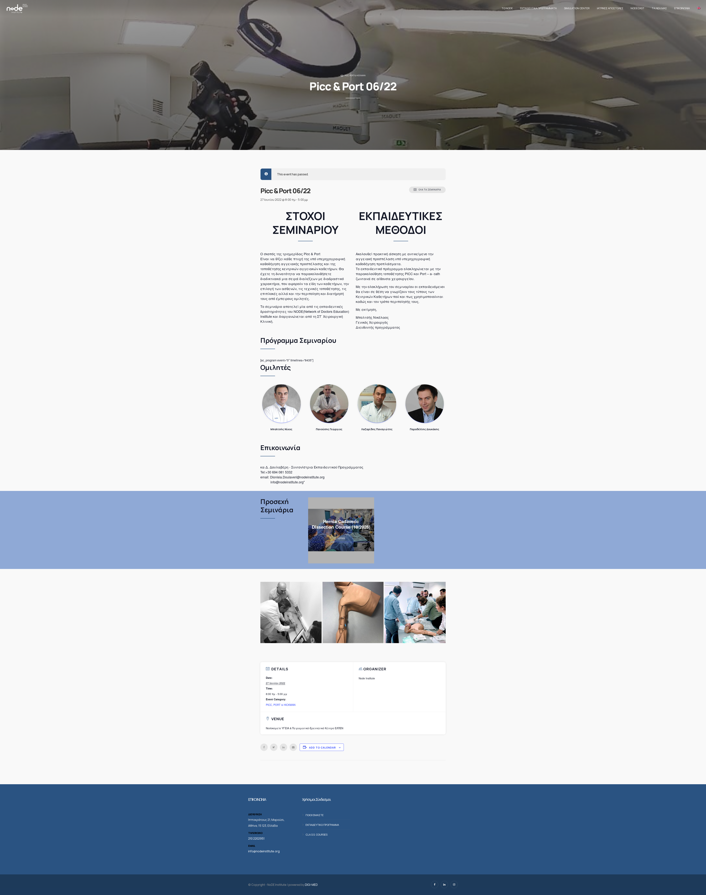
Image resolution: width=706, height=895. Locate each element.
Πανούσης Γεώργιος (329, 403)
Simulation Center (577, 8)
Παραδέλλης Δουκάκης (424, 403)
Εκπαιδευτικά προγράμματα (538, 8)
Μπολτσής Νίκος (281, 403)
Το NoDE (507, 8)
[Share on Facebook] (264, 747)
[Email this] (293, 747)
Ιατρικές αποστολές (610, 8)
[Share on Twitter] (273, 747)
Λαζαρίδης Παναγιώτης (377, 403)
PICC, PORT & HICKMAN (355, 75)
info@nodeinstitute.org (264, 851)
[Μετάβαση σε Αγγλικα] (698, 8)
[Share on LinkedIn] (283, 747)
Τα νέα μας (659, 8)
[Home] (17, 8)
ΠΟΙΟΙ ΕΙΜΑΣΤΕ (315, 815)
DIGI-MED (311, 885)
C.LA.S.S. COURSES (316, 834)
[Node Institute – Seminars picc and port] (291, 612)
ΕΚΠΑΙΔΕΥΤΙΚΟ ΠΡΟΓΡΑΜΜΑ (322, 824)
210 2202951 (256, 838)
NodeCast (637, 8)
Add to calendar (322, 747)
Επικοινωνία (682, 8)
